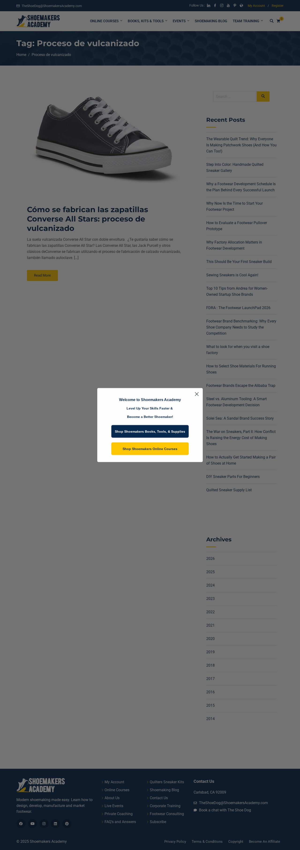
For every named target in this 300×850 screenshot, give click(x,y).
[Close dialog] (197, 394)
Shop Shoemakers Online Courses (150, 449)
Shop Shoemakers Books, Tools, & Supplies (150, 431)
